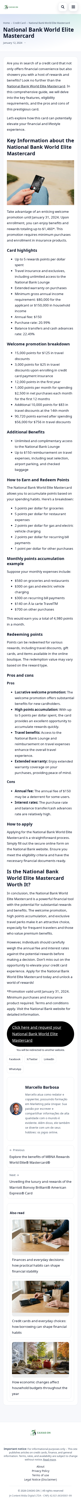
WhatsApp (15, 1069)
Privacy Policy (40, 1471)
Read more (49, 1459)
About (40, 1466)
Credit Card (19, 23)
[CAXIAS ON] (11, 7)
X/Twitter (32, 1059)
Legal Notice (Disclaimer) (40, 1479)
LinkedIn (49, 1059)
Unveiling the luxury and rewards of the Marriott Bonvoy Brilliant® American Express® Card (40, 1184)
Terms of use (40, 1475)
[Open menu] (73, 6)
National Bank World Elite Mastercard (36, 86)
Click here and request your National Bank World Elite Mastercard (36, 1034)
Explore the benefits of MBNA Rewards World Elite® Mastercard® (39, 1156)
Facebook (14, 1059)
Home (6, 23)
